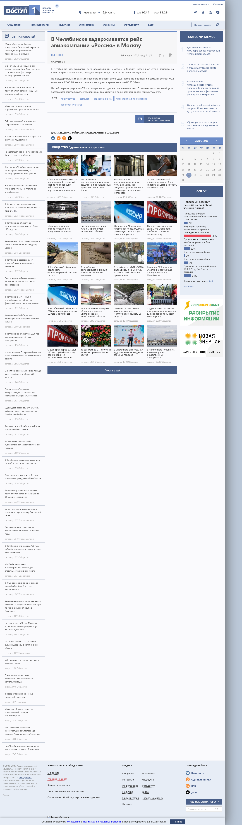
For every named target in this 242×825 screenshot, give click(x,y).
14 (207, 164)
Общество (14, 24)
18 (189, 170)
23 (219, 170)
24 (183, 175)
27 (201, 175)
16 (219, 164)
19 (195, 170)
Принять (177, 821)
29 (213, 175)
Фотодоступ (131, 24)
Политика (64, 24)
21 (207, 170)
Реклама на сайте (200, 4)
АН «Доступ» (25, 777)
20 (201, 170)
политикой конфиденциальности (102, 821)
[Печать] (170, 56)
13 (201, 164)
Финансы (109, 24)
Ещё (151, 24)
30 (219, 175)
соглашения (73, 821)
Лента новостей (23, 36)
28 (207, 175)
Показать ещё (112, 370)
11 (189, 164)
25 (189, 175)
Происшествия (39, 24)
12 (195, 164)
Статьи (6, 795)
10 (183, 164)
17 (183, 170)
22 (213, 170)
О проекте (218, 4)
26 (195, 175)
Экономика (86, 24)
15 (213, 164)
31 (183, 180)
